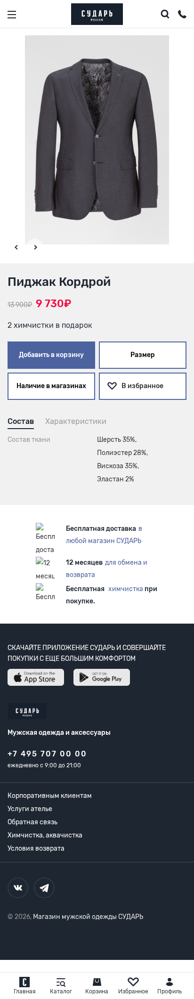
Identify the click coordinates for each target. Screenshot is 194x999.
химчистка (125, 589)
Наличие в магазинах (51, 386)
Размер (142, 355)
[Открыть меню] (12, 14)
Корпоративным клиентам (50, 796)
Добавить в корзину (51, 355)
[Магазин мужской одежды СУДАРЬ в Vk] (18, 887)
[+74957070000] (182, 15)
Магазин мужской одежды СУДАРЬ (88, 917)
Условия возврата (36, 849)
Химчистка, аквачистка (45, 835)
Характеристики (75, 421)
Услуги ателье (30, 809)
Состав (21, 421)
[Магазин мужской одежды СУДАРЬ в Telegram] (44, 887)
